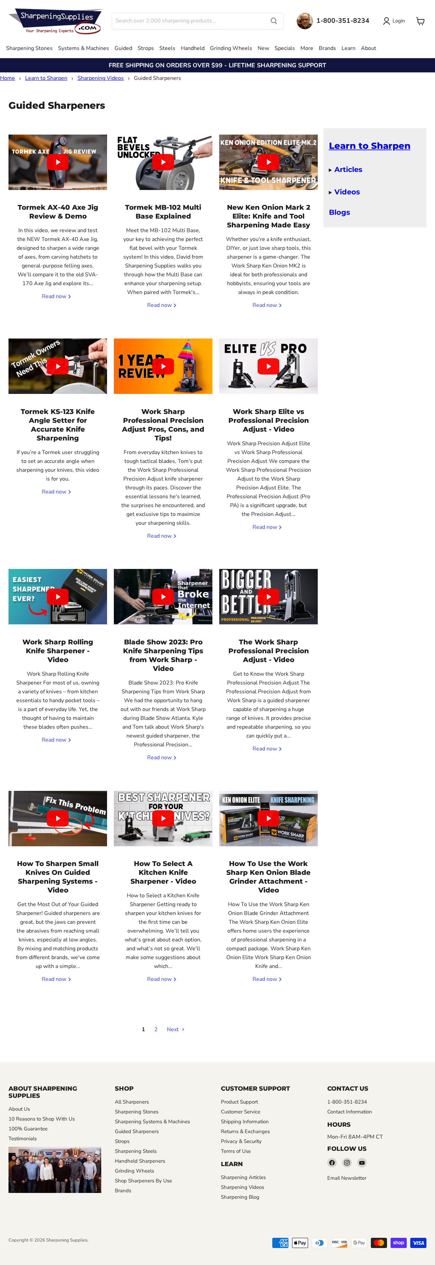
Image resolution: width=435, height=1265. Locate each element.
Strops (146, 48)
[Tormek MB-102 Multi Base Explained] (163, 162)
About (368, 48)
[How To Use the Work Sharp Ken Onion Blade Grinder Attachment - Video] (268, 818)
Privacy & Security (241, 1141)
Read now (55, 296)
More (306, 48)
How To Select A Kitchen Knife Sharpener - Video (163, 872)
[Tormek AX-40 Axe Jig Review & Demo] (57, 162)
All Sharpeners (132, 1101)
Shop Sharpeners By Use (143, 1180)
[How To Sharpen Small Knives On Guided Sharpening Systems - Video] (57, 818)
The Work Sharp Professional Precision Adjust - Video (268, 651)
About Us (19, 1109)
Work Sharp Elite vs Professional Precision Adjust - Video (268, 420)
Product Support (239, 1101)
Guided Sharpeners (137, 1131)
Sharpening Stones (29, 48)
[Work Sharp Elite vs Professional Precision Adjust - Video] (268, 366)
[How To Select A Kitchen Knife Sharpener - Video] (163, 818)
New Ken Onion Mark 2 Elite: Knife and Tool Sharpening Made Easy (268, 216)
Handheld (193, 48)
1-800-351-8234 (347, 1101)
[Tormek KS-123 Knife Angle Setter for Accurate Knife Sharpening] (57, 366)
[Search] (274, 21)
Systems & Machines (83, 48)
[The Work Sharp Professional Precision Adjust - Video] (268, 597)
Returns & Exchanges (245, 1131)
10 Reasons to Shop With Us (41, 1118)
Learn (348, 48)
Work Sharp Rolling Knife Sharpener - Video (57, 651)
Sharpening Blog (240, 1197)
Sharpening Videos (100, 78)
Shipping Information (245, 1121)
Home (7, 78)
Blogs (339, 212)
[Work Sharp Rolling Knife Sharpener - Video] (57, 597)
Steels (167, 48)
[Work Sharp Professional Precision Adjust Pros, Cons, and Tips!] (163, 366)
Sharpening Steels (136, 1151)
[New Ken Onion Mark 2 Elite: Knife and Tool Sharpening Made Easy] (268, 162)
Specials (285, 48)
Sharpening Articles (243, 1177)
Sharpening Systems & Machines (152, 1121)
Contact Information (349, 1111)
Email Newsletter (346, 1178)
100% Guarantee (28, 1128)
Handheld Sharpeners (140, 1161)
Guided (123, 48)
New (263, 48)
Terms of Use (236, 1151)
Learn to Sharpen (46, 78)
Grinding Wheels (231, 48)
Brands (327, 48)
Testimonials (22, 1138)
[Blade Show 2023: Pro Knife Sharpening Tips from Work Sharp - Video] (163, 597)
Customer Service (240, 1111)
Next (173, 1029)
